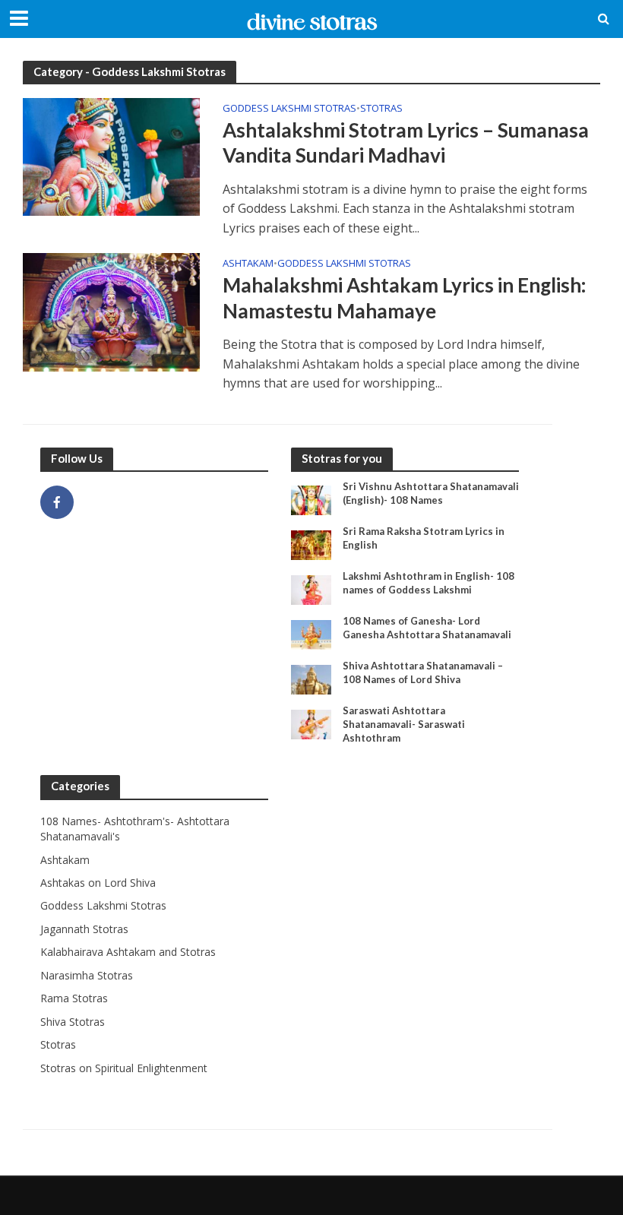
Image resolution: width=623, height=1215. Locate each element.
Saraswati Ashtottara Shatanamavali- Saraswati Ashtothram (404, 723)
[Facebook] (57, 502)
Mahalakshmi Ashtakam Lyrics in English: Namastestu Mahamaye (404, 298)
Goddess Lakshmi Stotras (289, 109)
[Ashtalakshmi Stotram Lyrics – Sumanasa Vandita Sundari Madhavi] (111, 155)
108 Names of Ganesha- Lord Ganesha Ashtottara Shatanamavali (427, 628)
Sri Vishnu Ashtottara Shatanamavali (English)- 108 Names (431, 493)
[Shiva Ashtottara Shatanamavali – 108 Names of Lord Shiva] (311, 678)
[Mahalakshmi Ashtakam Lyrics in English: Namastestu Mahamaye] (111, 310)
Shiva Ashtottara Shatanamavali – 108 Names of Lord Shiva (423, 672)
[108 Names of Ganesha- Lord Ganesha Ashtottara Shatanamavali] (311, 633)
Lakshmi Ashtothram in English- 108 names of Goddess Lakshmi (428, 583)
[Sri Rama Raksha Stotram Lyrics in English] (311, 543)
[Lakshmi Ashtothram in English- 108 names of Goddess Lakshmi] (311, 588)
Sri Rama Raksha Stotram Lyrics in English (423, 538)
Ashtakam (248, 264)
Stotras (381, 109)
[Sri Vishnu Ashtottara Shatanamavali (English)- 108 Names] (311, 499)
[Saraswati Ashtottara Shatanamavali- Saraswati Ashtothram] (311, 724)
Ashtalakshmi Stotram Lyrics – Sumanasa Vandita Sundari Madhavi (406, 143)
